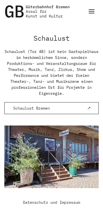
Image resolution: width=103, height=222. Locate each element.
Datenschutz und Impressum (51, 202)
